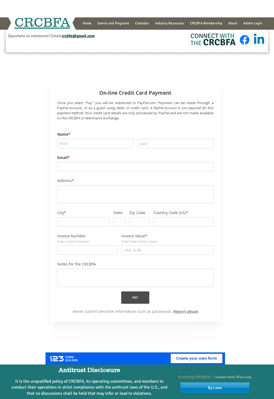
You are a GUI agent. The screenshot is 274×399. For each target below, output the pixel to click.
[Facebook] (244, 39)
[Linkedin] (259, 39)
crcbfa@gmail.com (78, 35)
